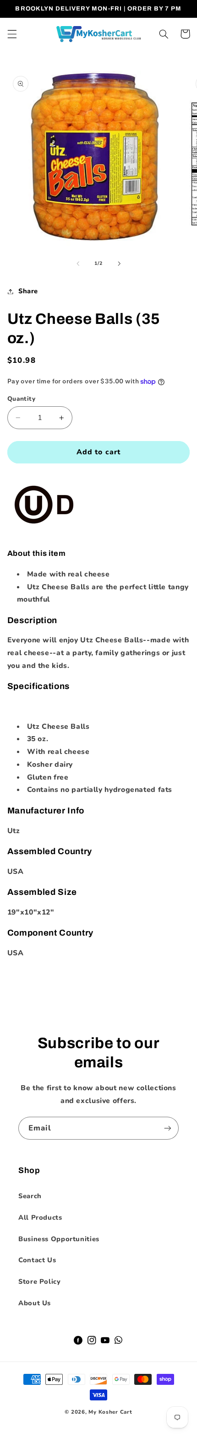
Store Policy (39, 1281)
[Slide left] (78, 263)
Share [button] (28, 291)
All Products (40, 1217)
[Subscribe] (167, 1128)
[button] (11, 33)
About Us (34, 1303)
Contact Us (37, 1260)
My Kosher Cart (110, 1411)
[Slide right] (119, 263)
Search (30, 1195)
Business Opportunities (58, 1238)
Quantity (21, 398)
